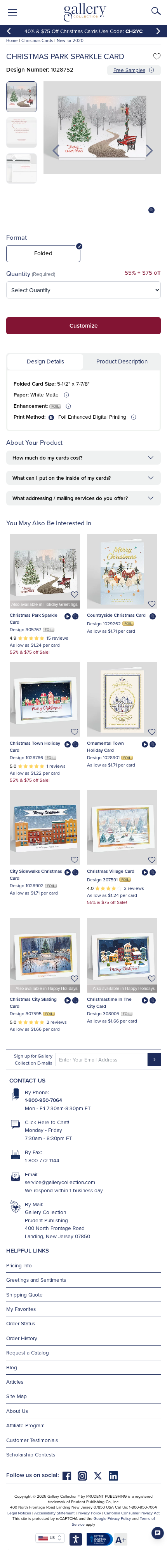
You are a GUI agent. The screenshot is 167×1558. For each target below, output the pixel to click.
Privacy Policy (89, 1513)
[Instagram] (85, 1475)
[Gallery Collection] (85, 12)
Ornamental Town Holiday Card (105, 746)
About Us (17, 1410)
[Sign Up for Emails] (154, 1059)
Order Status (20, 1323)
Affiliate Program (25, 1425)
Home (11, 40)
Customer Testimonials (32, 1440)
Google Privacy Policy (112, 1518)
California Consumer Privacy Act (132, 1513)
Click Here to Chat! (47, 1122)
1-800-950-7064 (43, 1100)
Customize (83, 325)
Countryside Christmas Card (116, 615)
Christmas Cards (37, 40)
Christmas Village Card (110, 871)
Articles (14, 1381)
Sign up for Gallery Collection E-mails (33, 1059)
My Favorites (21, 1308)
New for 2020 (70, 40)
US (51, 1537)
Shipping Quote (24, 1294)
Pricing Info (19, 1265)
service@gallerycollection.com (60, 1182)
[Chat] (157, 1533)
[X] (101, 1475)
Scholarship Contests (30, 1454)
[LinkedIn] (113, 1475)
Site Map (16, 1396)
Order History (21, 1338)
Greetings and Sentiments (36, 1279)
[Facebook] (70, 1475)
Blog (11, 1367)
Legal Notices (19, 1513)
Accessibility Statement (54, 1513)
